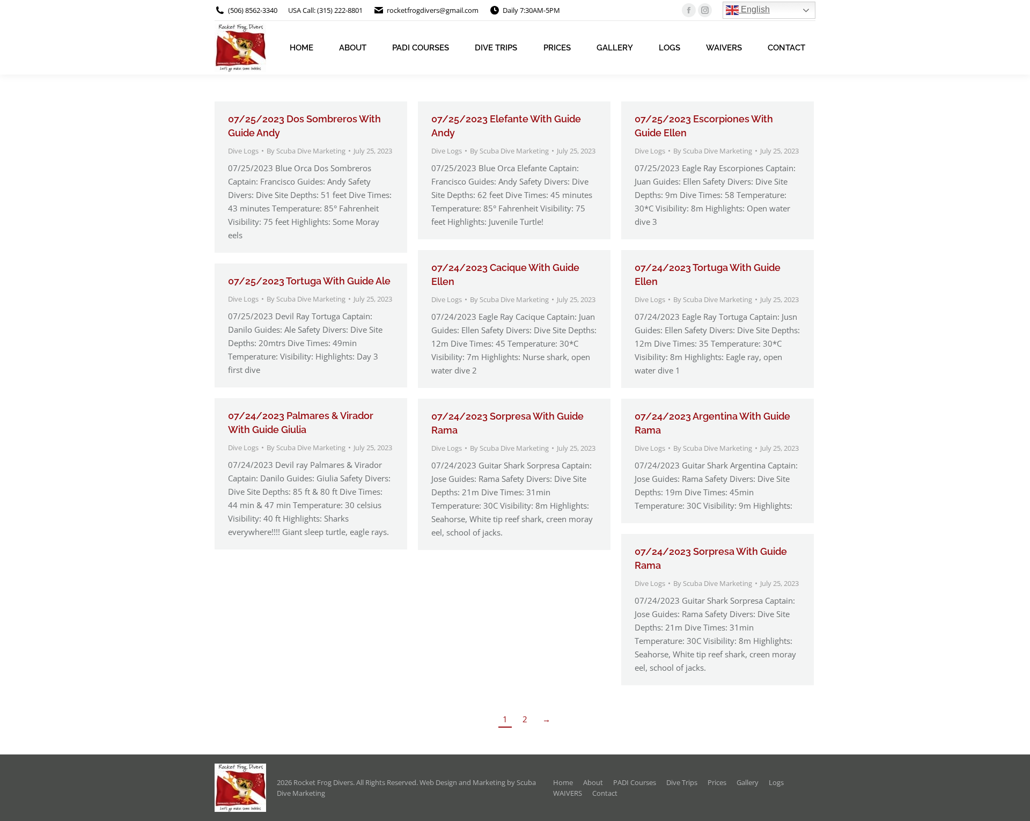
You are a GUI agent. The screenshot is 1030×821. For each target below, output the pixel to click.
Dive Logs (243, 151)
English (754, 9)
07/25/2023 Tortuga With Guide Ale (309, 281)
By (306, 151)
